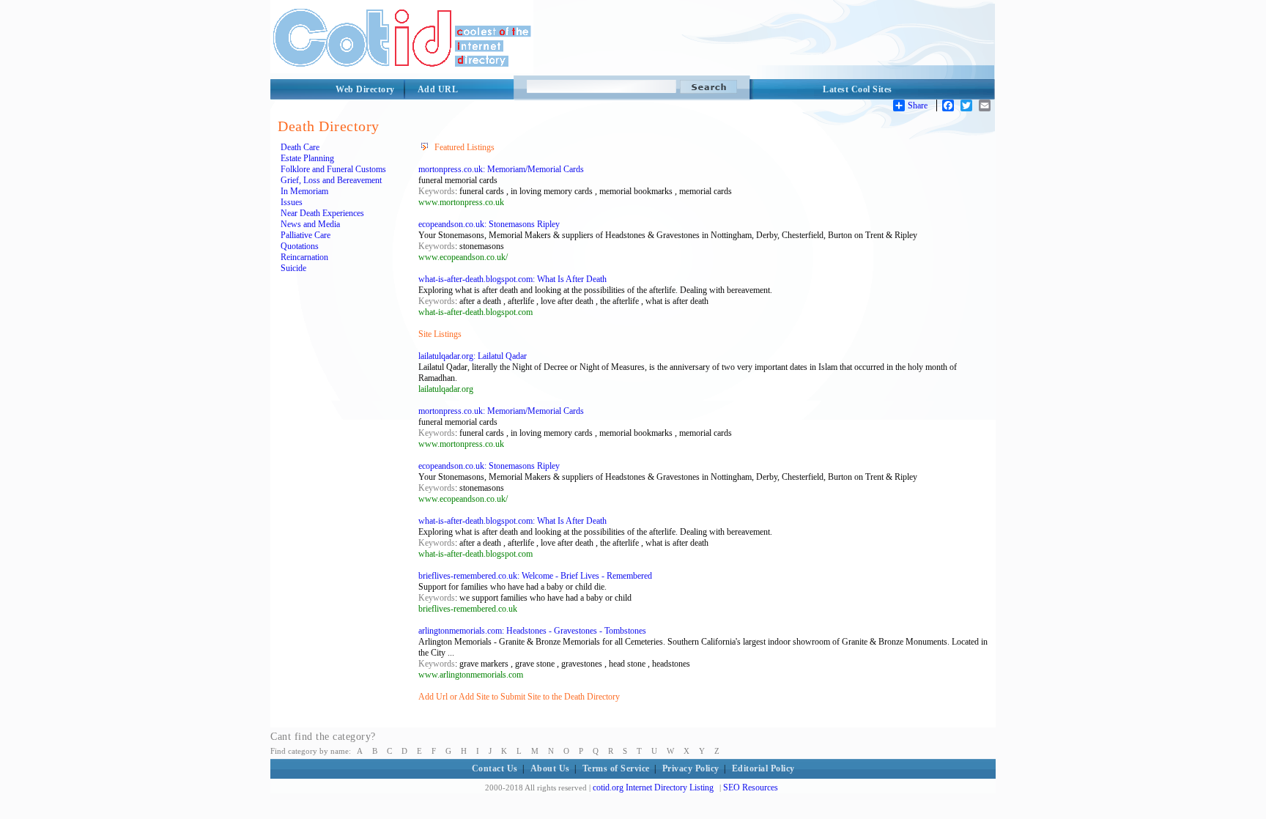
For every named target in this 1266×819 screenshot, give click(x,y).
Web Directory (365, 89)
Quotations (300, 246)
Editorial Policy (763, 768)
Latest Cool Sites (857, 89)
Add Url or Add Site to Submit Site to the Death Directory (519, 697)
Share (918, 105)
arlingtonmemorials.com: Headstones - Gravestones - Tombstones (532, 631)
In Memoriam (304, 191)
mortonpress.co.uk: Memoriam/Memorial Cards (501, 169)
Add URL (438, 89)
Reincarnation (304, 257)
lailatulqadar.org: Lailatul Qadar (472, 356)
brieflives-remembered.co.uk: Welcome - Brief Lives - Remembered (535, 576)
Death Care (300, 147)
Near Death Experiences (322, 213)
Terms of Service (616, 768)
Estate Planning (307, 158)
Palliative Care (305, 235)
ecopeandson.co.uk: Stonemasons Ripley (489, 224)
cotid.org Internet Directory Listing (653, 787)
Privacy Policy (690, 768)
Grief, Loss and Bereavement (331, 180)
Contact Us (495, 768)
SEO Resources (750, 787)
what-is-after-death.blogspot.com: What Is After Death (512, 279)
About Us (550, 768)
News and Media (310, 224)
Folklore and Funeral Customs (333, 169)
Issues (292, 202)
